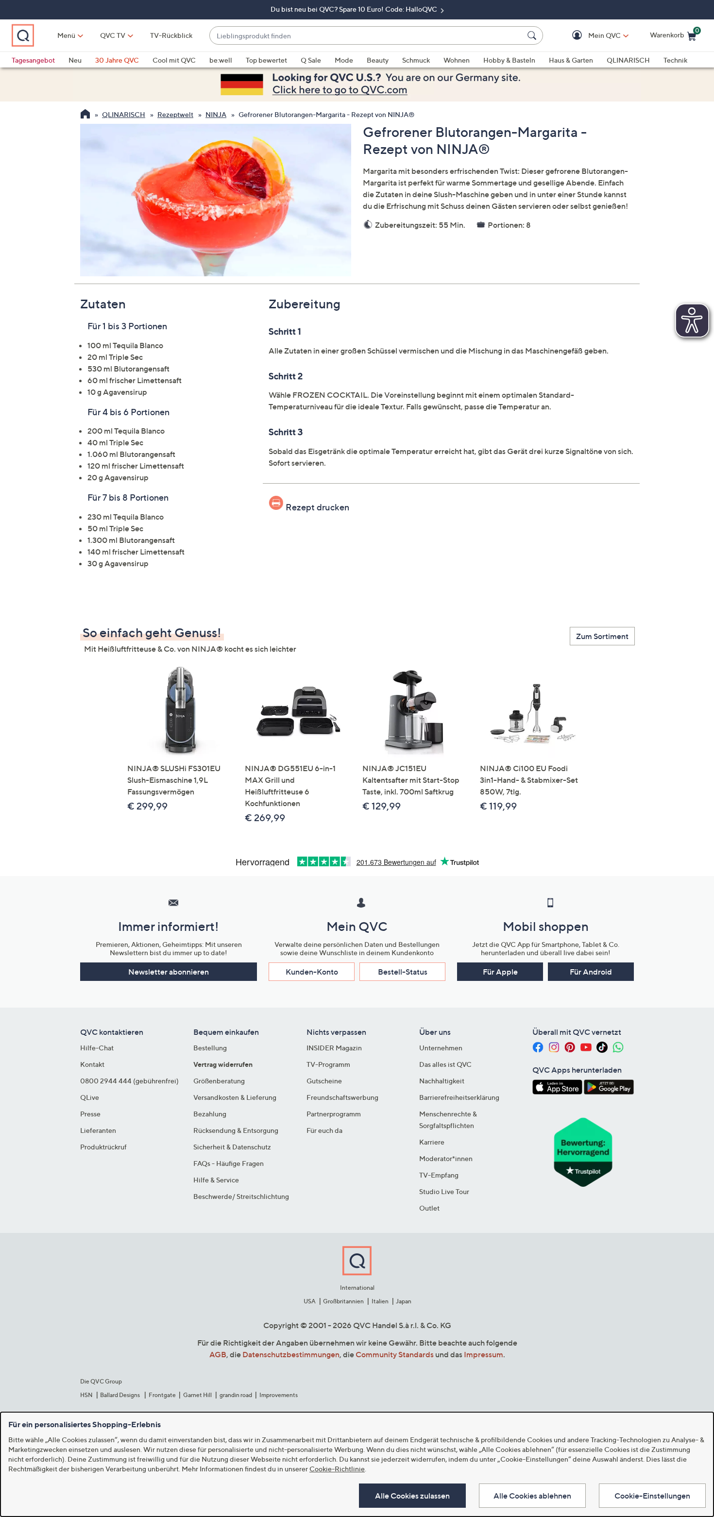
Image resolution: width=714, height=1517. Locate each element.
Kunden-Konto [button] (312, 972)
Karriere (431, 1142)
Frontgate (162, 1395)
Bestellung (210, 1048)
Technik (675, 60)
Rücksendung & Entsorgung (235, 1130)
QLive (89, 1097)
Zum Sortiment (602, 636)
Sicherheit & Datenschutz (232, 1147)
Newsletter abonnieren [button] (168, 972)
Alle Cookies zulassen (412, 1495)
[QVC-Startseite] (85, 115)
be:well (220, 60)
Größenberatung (219, 1081)
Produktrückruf (103, 1147)
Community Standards (395, 1354)
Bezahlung (209, 1114)
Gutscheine (324, 1081)
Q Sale (311, 60)
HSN (86, 1395)
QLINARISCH (628, 60)
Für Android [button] (591, 972)
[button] (590, 36)
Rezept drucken (317, 507)
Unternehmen (440, 1048)
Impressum (483, 1354)
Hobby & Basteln (509, 60)
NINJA (215, 114)
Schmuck (416, 60)
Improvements (278, 1395)
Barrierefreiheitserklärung (459, 1097)
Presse (90, 1114)
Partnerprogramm (333, 1114)
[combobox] (366, 36)
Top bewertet (266, 60)
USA (310, 1301)
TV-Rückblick (171, 35)
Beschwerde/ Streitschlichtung (241, 1196)
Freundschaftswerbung (342, 1097)
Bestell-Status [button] (402, 972)
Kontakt (92, 1064)
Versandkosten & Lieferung (234, 1097)
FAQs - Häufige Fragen (228, 1163)
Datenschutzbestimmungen (291, 1354)
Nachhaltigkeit (441, 1081)
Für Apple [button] (500, 972)
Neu (75, 60)
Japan (403, 1301)
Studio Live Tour (444, 1191)
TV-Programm (328, 1064)
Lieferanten (98, 1130)
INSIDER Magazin (334, 1048)
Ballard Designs (120, 1395)
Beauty (378, 60)
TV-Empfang (439, 1175)
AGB (217, 1354)
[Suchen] (533, 35)
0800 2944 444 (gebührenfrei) (129, 1081)
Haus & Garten (571, 60)
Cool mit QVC (174, 60)
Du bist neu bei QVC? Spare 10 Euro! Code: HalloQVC (355, 9)
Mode (344, 60)
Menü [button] (66, 35)
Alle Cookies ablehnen (532, 1495)
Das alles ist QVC (445, 1064)
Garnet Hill (197, 1395)
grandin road (236, 1395)
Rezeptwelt (175, 114)
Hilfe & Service (216, 1180)
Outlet (429, 1208)
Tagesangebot (33, 60)
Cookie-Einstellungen (652, 1495)
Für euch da (324, 1130)
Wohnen (456, 60)
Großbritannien (343, 1301)
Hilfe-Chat (97, 1048)
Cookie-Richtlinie (337, 1469)
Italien (380, 1301)
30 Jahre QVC (117, 60)
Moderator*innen (446, 1158)
